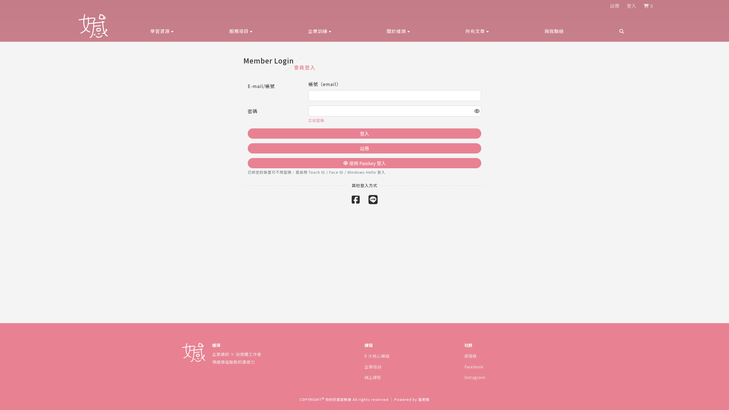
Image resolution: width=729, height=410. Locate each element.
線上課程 (372, 377)
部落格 (470, 356)
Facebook (474, 367)
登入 (631, 5)
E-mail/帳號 (261, 86)
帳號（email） (324, 84)
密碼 (252, 111)
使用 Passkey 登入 (367, 163)
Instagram (475, 377)
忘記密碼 (316, 120)
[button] (162, 31)
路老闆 (423, 399)
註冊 (615, 5)
